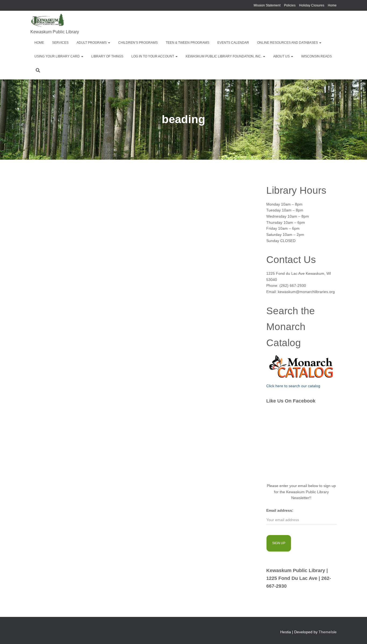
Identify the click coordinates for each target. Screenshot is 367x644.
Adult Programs (92, 43)
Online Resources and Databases (288, 43)
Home (332, 5)
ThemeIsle (328, 632)
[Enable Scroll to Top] (356, 633)
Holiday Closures (311, 5)
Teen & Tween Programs (187, 43)
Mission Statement (267, 5)
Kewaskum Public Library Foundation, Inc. (224, 56)
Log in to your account (153, 56)
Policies (290, 5)
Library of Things (107, 56)
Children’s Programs (138, 43)
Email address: (279, 510)
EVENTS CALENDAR (233, 43)
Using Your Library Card (57, 56)
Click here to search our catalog (293, 386)
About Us (281, 56)
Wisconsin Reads (316, 56)
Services (60, 43)
